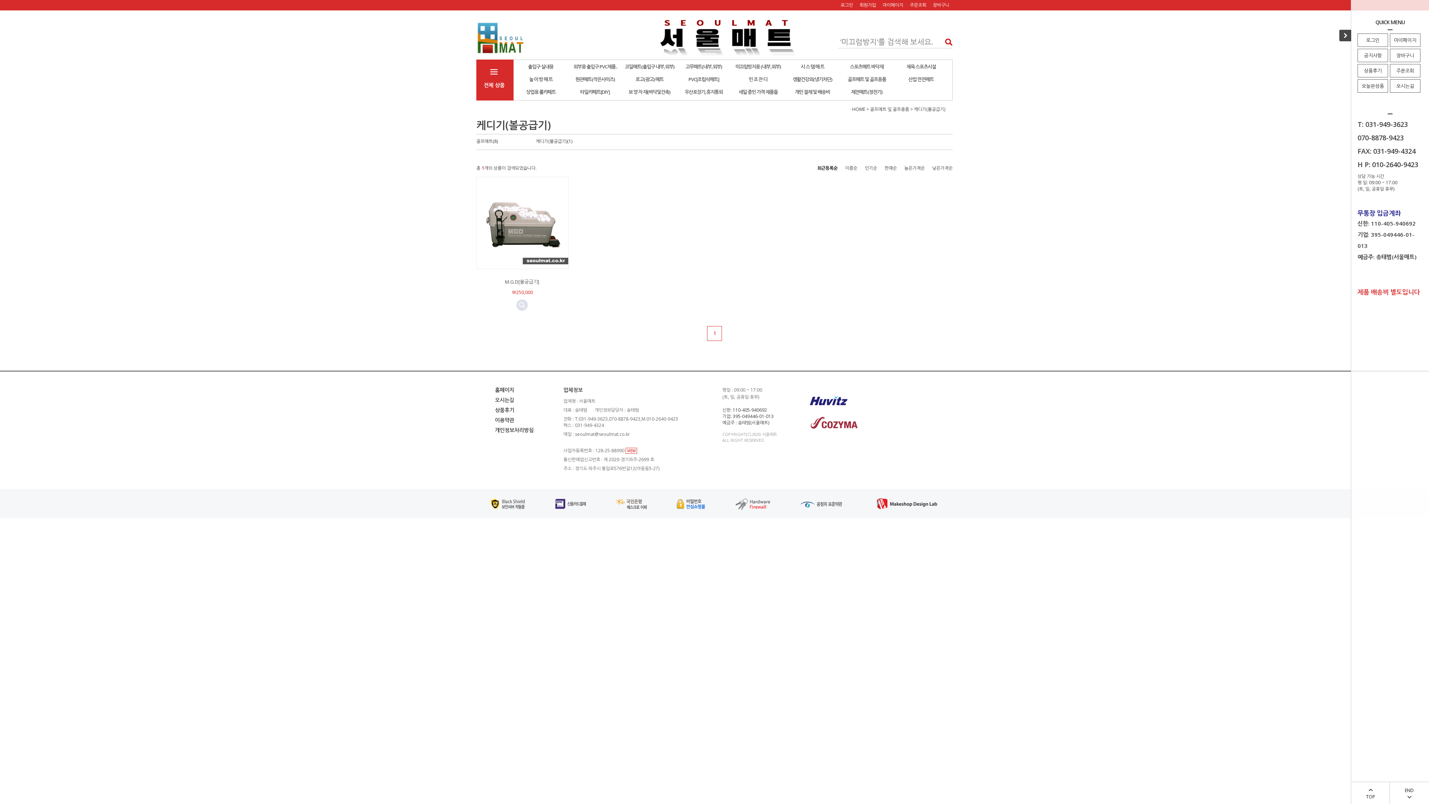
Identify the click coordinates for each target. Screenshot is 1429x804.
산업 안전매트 (921, 79)
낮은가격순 (942, 168)
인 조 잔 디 (758, 79)
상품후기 (1373, 70)
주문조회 (1405, 70)
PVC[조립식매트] (703, 79)
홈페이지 (504, 389)
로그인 (1373, 40)
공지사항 (1373, 55)
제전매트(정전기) (866, 92)
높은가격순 (914, 168)
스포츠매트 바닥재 (866, 66)
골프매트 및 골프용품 (867, 79)
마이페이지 (1405, 40)
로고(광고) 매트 (650, 79)
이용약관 (504, 420)
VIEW (631, 450)
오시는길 (1405, 86)
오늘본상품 (1373, 86)
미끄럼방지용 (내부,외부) (758, 66)
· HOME (857, 109)
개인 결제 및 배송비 (812, 92)
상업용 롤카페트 (541, 92)
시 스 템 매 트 (812, 66)
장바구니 (1405, 55)
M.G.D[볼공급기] (522, 281)
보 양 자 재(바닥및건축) (649, 92)
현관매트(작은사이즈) (595, 79)
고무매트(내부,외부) (703, 66)
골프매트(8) (487, 141)
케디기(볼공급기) (929, 109)
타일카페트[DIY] (595, 92)
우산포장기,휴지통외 (704, 92)
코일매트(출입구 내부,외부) (649, 66)
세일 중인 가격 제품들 (758, 92)
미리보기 (522, 305)
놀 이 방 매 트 (541, 79)
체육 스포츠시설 (921, 66)
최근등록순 (827, 168)
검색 (946, 42)
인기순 (871, 168)
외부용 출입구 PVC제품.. (595, 66)
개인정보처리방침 (514, 430)
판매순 (891, 168)
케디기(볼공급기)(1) (554, 141)
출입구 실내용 (540, 66)
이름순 (851, 168)
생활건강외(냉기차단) (812, 79)
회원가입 (868, 5)
